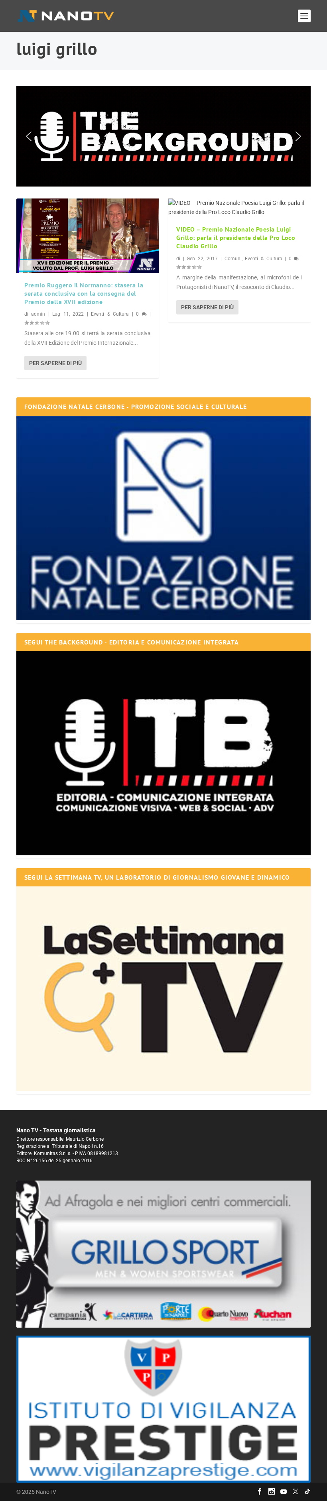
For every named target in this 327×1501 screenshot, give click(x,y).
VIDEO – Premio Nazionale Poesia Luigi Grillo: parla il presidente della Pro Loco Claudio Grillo (235, 237)
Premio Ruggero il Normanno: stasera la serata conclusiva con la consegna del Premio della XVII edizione (83, 293)
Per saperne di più (55, 363)
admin (38, 314)
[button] (163, 136)
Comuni (233, 258)
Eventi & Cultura (110, 314)
